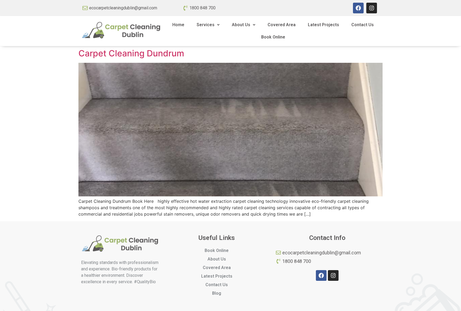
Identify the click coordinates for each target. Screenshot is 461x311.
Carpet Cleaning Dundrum (131, 53)
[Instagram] (371, 8)
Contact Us (362, 24)
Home (178, 24)
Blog (216, 293)
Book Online (273, 37)
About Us (241, 24)
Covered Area (282, 24)
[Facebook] (358, 8)
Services (205, 24)
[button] (208, 25)
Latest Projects (323, 24)
